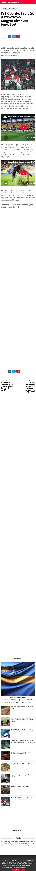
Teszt (22, 845)
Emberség (11, 843)
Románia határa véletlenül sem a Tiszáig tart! (21, 764)
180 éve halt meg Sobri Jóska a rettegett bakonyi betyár (20, 753)
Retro (17, 845)
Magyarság (13, 9)
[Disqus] (18, 421)
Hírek (20, 845)
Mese (22, 843)
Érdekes (27, 843)
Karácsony (26, 845)
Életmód (32, 842)
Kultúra (22, 842)
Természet (17, 843)
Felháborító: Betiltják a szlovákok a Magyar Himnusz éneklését (21, 798)
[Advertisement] (18, 30)
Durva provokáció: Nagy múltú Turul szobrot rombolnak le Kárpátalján (29, 386)
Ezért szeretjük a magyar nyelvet (21, 786)
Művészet (4, 843)
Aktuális (5, 9)
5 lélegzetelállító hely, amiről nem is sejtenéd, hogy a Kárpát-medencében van (23, 742)
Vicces (14, 845)
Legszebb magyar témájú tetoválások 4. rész (22, 775)
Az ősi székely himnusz (18, 697)
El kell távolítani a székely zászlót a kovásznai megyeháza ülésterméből (22, 730)
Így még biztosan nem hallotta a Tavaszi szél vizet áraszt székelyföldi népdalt (22, 719)
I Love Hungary (10, 2)
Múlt (27, 842)
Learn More (16, 869)
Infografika (31, 845)
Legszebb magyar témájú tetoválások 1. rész (22, 707)
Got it (22, 869)
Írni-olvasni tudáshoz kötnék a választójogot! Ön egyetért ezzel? (7, 385)
